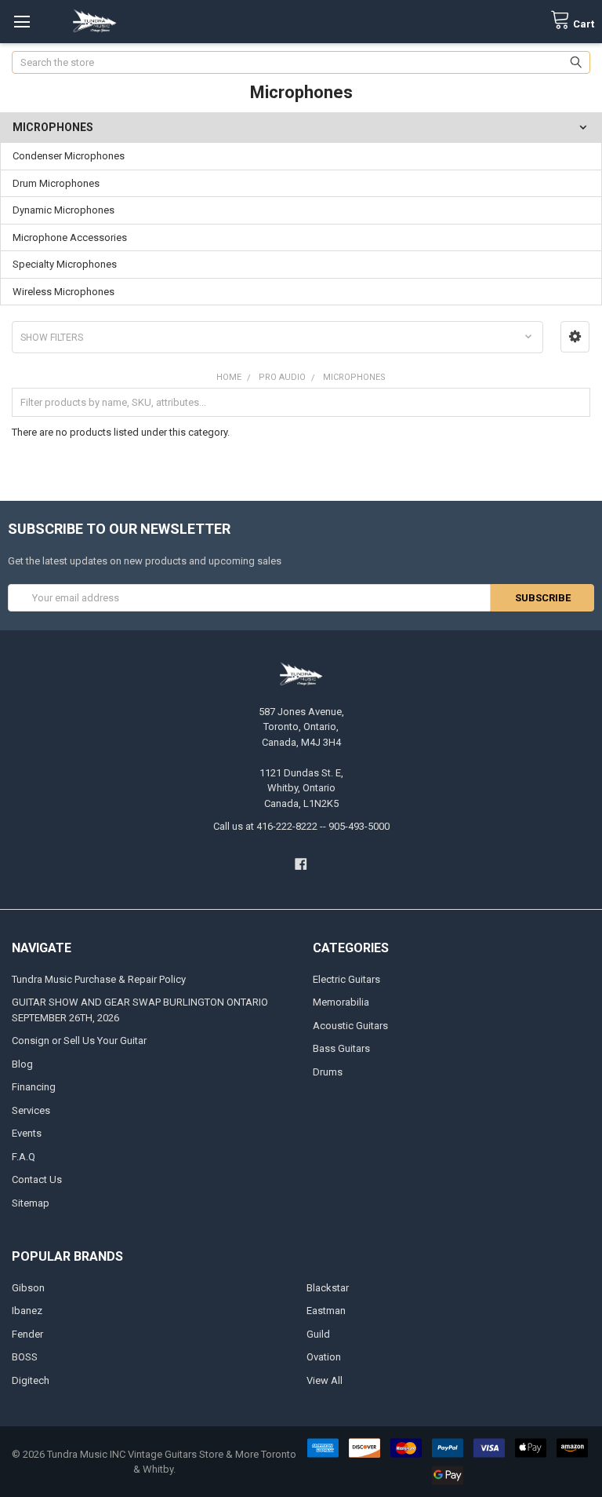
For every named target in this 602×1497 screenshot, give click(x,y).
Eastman (326, 1310)
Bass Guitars (341, 1048)
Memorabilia (341, 1002)
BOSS (25, 1357)
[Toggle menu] (21, 21)
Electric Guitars (346, 979)
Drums (328, 1072)
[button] (574, 336)
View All (324, 1380)
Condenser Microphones (69, 156)
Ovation (323, 1357)
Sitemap (30, 1203)
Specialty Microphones (65, 264)
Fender (27, 1334)
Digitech (30, 1380)
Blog (22, 1064)
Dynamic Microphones (63, 210)
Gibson (28, 1288)
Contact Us (37, 1179)
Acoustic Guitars (350, 1025)
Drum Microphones (56, 183)
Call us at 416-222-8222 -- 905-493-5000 (301, 826)
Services (31, 1110)
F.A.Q (23, 1157)
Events (27, 1133)
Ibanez (27, 1310)
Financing (34, 1087)
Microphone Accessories (70, 237)
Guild (318, 1334)
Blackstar (327, 1288)
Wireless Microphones (63, 292)
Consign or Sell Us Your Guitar (79, 1040)
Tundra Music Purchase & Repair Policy (99, 979)
